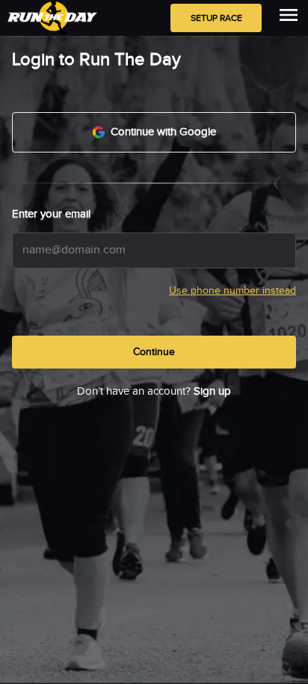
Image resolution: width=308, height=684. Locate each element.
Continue (154, 352)
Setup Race (216, 18)
